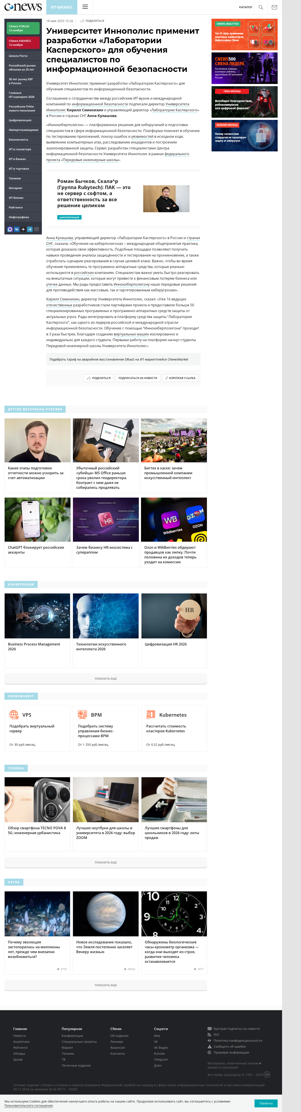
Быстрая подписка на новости (237, 1028)
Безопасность (18, 139)
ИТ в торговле (19, 169)
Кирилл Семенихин (62, 299)
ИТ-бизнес (62, 7)
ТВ (63, 1059)
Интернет (15, 188)
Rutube (159, 1053)
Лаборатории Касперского (174, 110)
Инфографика (19, 217)
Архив (17, 1059)
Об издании (119, 1036)
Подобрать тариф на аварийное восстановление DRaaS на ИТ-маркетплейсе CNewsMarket (119, 359)
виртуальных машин (131, 334)
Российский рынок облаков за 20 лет (22, 67)
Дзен (158, 1065)
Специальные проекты (79, 1041)
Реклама (116, 1041)
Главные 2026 (21, 95)
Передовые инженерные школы (90, 159)
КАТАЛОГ (246, 7)
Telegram (161, 1059)
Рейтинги (16, 207)
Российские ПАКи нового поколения (22, 108)
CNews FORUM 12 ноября (19, 28)
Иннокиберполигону (132, 284)
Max (157, 1036)
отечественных (59, 305)
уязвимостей (142, 136)
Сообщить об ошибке (230, 1046)
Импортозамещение (23, 130)
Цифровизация (20, 120)
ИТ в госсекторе (20, 149)
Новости (19, 1036)
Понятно (266, 1103)
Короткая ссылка (182, 378)
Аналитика (21, 1041)
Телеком (15, 178)
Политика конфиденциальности (238, 1040)
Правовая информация (231, 1052)
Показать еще (106, 679)
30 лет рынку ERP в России (21, 81)
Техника (68, 1053)
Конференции (72, 1036)
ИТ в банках (17, 159)
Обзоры (19, 1053)
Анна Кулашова (59, 237)
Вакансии (117, 1047)
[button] (260, 7)
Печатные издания (76, 1065)
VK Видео (161, 1047)
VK (156, 1041)
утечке (52, 284)
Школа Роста (18, 56)
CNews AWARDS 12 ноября (20, 43)
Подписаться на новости (138, 378)
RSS (216, 1034)
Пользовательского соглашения (28, 1105)
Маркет (67, 1047)
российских (84, 272)
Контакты (117, 1053)
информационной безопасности (100, 104)
